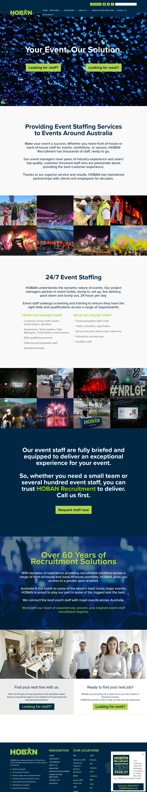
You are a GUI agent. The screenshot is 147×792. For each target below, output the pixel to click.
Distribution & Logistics (21, 785)
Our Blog (53, 783)
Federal (15, 775)
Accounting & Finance (20, 772)
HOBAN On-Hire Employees (102, 10)
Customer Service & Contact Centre (25, 779)
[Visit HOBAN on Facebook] (108, 4)
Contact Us (121, 10)
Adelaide (93, 768)
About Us (83, 10)
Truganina (77, 766)
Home (45, 10)
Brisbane (93, 760)
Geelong (76, 769)
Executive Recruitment (20, 788)
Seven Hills (77, 783)
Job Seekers (68, 10)
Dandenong (77, 763)
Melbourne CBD (79, 760)
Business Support (19, 769)
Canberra (93, 776)
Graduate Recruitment (59, 771)
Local (29, 775)
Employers (54, 10)
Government (35, 775)
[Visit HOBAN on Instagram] (112, 4)
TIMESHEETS (96, 4)
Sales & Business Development (24, 782)
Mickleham (77, 772)
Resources (47, 15)
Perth (92, 784)
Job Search (54, 759)
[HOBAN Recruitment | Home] (23, 751)
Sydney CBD (78, 780)
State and (23, 775)
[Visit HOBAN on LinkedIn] (104, 4)
